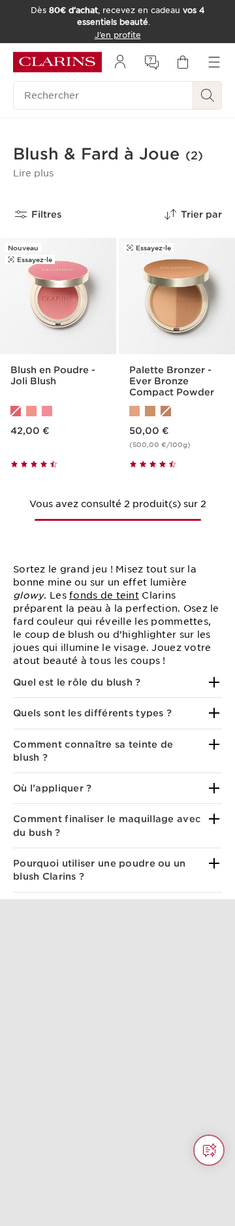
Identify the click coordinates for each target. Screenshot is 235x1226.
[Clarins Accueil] (57, 62)
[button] (33, 173)
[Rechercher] (207, 95)
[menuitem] (120, 62)
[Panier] (183, 62)
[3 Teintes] (58, 411)
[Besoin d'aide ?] (209, 1150)
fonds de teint (104, 595)
